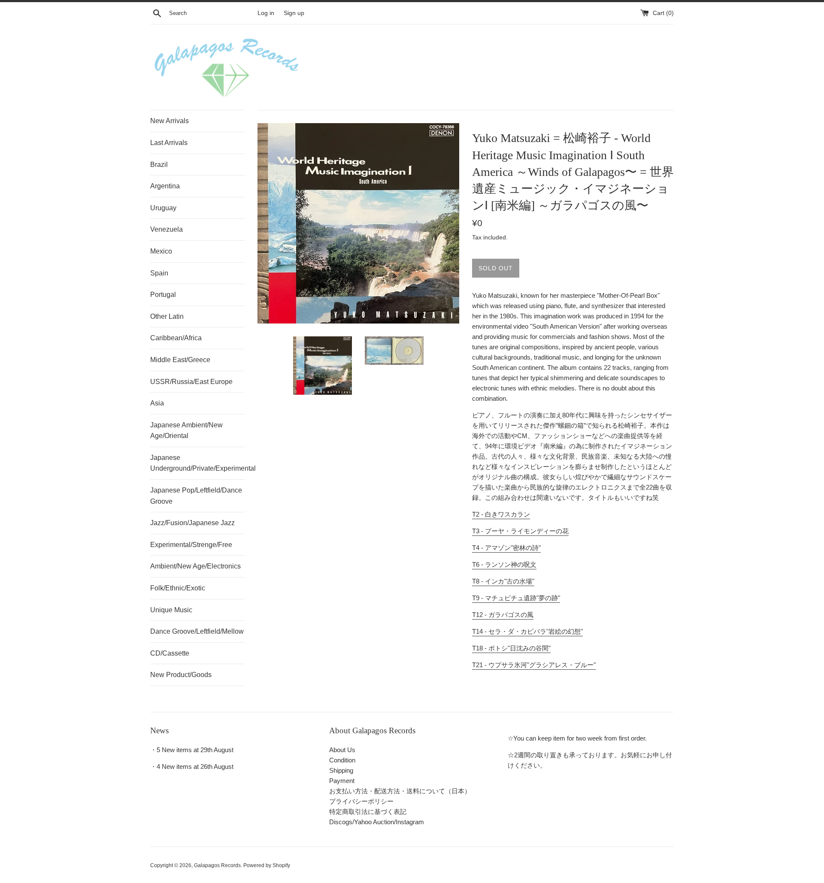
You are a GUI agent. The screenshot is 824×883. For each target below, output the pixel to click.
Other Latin (167, 316)
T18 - (511, 648)
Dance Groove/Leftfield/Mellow (197, 631)
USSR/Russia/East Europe (191, 381)
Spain (159, 273)
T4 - (506, 547)
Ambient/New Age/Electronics (195, 566)
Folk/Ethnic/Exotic (177, 588)
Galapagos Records (217, 865)
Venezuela (166, 229)
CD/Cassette (169, 653)
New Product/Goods (181, 674)
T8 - (503, 581)
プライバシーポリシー (361, 801)
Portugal (163, 294)
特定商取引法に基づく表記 (367, 811)
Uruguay (163, 208)
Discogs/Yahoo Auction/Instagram (376, 822)
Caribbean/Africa (176, 338)
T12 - (502, 614)
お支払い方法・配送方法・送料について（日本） (400, 791)
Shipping (341, 770)
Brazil (159, 164)
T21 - (534, 664)
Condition (342, 760)
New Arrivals (169, 120)
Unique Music (171, 610)
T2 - (501, 514)
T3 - (520, 531)
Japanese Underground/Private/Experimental (197, 463)
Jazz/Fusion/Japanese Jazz (192, 522)
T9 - (516, 598)
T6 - (504, 564)
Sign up (294, 13)
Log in (266, 13)
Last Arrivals (169, 142)
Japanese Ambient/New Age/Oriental (186, 430)
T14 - (527, 631)
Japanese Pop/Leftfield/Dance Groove (196, 496)
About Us (342, 749)
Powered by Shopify (266, 865)
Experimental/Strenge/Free (191, 544)
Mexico (161, 251)
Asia (157, 403)
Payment (341, 780)
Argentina (165, 186)
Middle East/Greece (180, 359)
